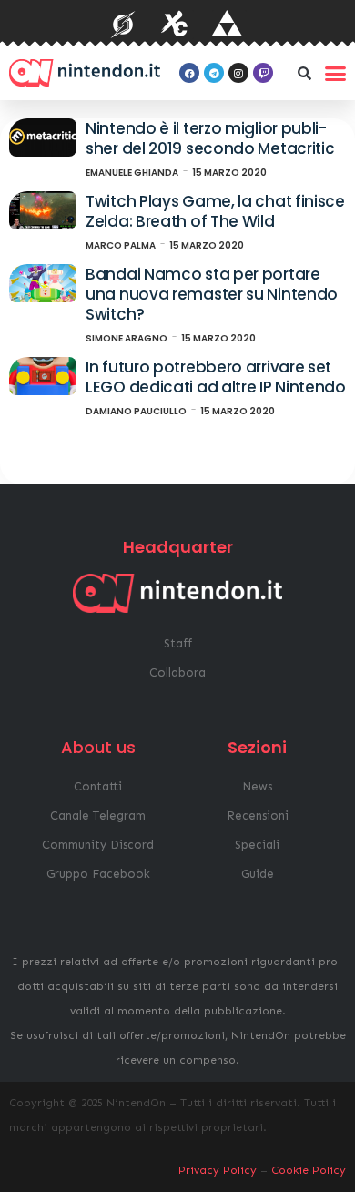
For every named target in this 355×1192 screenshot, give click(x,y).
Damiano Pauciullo (136, 411)
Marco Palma (121, 245)
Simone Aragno (126, 338)
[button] (304, 73)
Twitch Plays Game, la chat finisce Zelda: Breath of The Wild (215, 211)
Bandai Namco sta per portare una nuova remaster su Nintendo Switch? (212, 293)
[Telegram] (214, 73)
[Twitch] (263, 73)
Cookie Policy (308, 1170)
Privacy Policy (217, 1170)
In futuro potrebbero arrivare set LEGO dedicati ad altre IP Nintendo (216, 377)
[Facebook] (189, 73)
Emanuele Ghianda (132, 172)
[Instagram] (238, 73)
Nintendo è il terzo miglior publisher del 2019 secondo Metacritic (210, 138)
